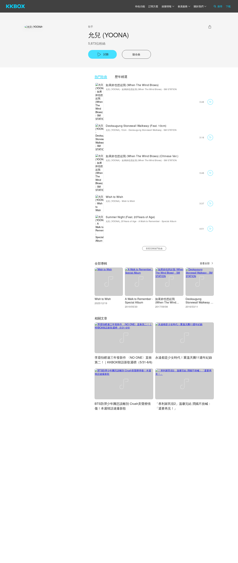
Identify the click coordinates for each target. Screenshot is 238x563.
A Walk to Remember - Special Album (157, 221)
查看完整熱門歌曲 (154, 248)
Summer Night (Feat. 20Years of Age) (130, 217)
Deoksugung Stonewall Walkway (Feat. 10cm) (136, 126)
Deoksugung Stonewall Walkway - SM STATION (152, 129)
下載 (228, 6)
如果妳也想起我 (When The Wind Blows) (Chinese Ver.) (142, 156)
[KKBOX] (15, 6)
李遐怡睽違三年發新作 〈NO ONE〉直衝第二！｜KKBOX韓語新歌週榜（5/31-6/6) (123, 359)
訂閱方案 (153, 6)
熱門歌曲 (101, 76)
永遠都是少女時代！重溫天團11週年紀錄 (183, 357)
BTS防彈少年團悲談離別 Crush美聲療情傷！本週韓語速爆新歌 (123, 405)
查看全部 (205, 263)
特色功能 (140, 6)
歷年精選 (121, 76)
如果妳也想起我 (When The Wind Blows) (132, 85)
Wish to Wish (114, 197)
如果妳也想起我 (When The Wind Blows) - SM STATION (149, 89)
